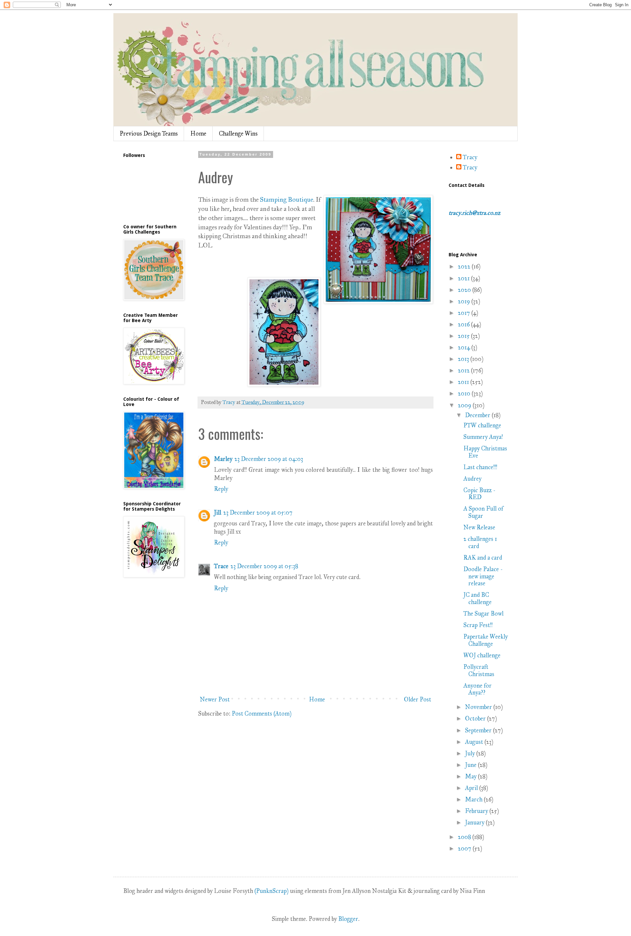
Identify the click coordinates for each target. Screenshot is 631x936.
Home (198, 133)
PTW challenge (482, 425)
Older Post (417, 699)
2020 (465, 289)
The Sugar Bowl (483, 613)
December (478, 415)
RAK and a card (482, 557)
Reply (221, 489)
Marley (223, 459)
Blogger (348, 919)
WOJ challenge (482, 655)
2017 (464, 312)
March (474, 799)
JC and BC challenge (477, 598)
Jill (217, 512)
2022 (465, 266)
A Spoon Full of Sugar (483, 512)
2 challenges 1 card (480, 542)
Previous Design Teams (149, 133)
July (470, 753)
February (477, 811)
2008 (465, 837)
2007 (465, 848)
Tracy (470, 157)
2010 (465, 393)
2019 (464, 301)
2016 (464, 324)
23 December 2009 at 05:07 (257, 512)
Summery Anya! (483, 437)
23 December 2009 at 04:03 (268, 459)
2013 (464, 359)
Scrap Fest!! (478, 625)
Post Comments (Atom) (262, 713)
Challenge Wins (238, 133)
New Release (479, 527)
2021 (464, 278)
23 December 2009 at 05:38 (264, 566)
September (479, 730)
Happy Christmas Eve (485, 452)
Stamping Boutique (286, 199)
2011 (464, 382)
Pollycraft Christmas (478, 670)
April (472, 788)
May (471, 776)
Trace (221, 566)
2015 (464, 336)
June (471, 765)
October (476, 718)
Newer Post (215, 699)
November (479, 707)
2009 (465, 405)
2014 (464, 347)
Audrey (472, 478)
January (475, 822)
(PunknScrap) (271, 891)
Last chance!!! (480, 467)
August (474, 742)
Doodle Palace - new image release (482, 576)
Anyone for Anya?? (477, 689)
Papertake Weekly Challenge (485, 640)
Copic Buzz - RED (479, 494)
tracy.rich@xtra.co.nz (474, 212)
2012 (464, 370)
